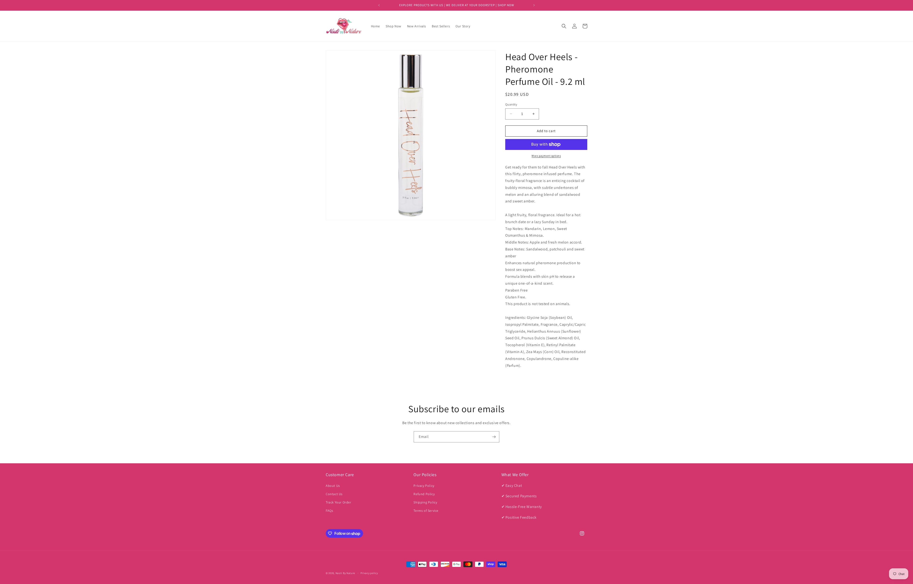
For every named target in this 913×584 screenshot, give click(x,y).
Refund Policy (424, 494)
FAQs (329, 510)
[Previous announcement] (379, 5)
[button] (564, 26)
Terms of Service (425, 510)
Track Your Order (338, 502)
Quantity (511, 104)
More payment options (546, 156)
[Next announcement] (534, 5)
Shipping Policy (425, 502)
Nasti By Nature (345, 573)
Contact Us (334, 494)
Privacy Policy (423, 485)
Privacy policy (369, 573)
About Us (333, 485)
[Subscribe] (494, 436)
